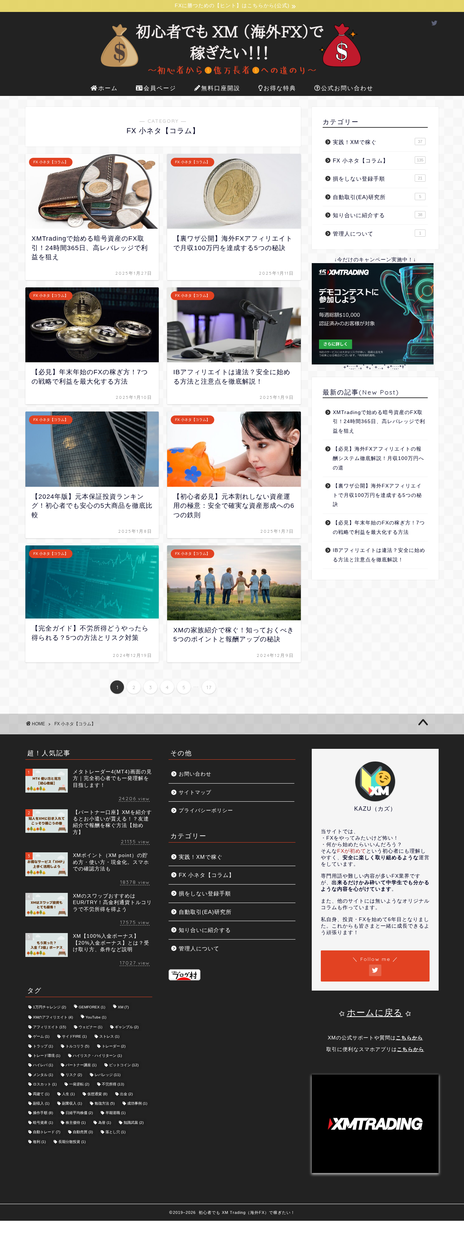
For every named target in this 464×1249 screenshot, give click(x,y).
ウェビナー (90, 1027)
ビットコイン (123, 1065)
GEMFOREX (92, 1007)
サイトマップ (195, 792)
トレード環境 (46, 1056)
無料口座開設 (220, 88)
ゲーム (41, 1037)
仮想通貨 (97, 1094)
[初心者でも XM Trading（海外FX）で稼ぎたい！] (232, 76)
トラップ (43, 1046)
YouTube (96, 1018)
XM (123, 1007)
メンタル (43, 1075)
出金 (126, 1094)
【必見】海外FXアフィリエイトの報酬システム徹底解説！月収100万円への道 (378, 458)
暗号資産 (43, 1122)
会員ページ (160, 88)
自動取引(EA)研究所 (377, 197)
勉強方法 (105, 1103)
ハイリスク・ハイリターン (97, 1056)
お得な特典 (280, 88)
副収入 (41, 1103)
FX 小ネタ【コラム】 (378, 160)
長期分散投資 (72, 1142)
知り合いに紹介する (377, 215)
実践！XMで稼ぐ (377, 142)
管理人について (377, 234)
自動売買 (83, 1132)
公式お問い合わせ (347, 88)
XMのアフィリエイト (53, 1018)
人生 (68, 1094)
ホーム (108, 88)
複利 (39, 1142)
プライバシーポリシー (206, 810)
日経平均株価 (79, 1113)
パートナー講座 (81, 1065)
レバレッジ (107, 1075)
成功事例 (137, 1103)
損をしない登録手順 (377, 179)
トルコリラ (77, 1046)
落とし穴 (115, 1132)
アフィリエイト (49, 1027)
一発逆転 (79, 1084)
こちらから (409, 1038)
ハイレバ (43, 1065)
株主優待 (76, 1122)
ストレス (109, 1037)
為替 (104, 1122)
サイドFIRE (74, 1037)
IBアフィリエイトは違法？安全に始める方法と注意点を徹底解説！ (379, 555)
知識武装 (134, 1122)
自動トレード (46, 1132)
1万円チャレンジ (49, 1007)
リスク (74, 1075)
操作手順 (43, 1113)
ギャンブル (126, 1027)
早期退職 (115, 1113)
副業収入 (72, 1103)
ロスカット (45, 1084)
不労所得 (113, 1084)
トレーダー (113, 1046)
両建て (41, 1094)
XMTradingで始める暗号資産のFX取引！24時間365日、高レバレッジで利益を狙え (379, 422)
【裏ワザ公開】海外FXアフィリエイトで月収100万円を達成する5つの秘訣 (377, 495)
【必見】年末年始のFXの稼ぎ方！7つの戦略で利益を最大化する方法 (379, 527)
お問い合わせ (195, 774)
